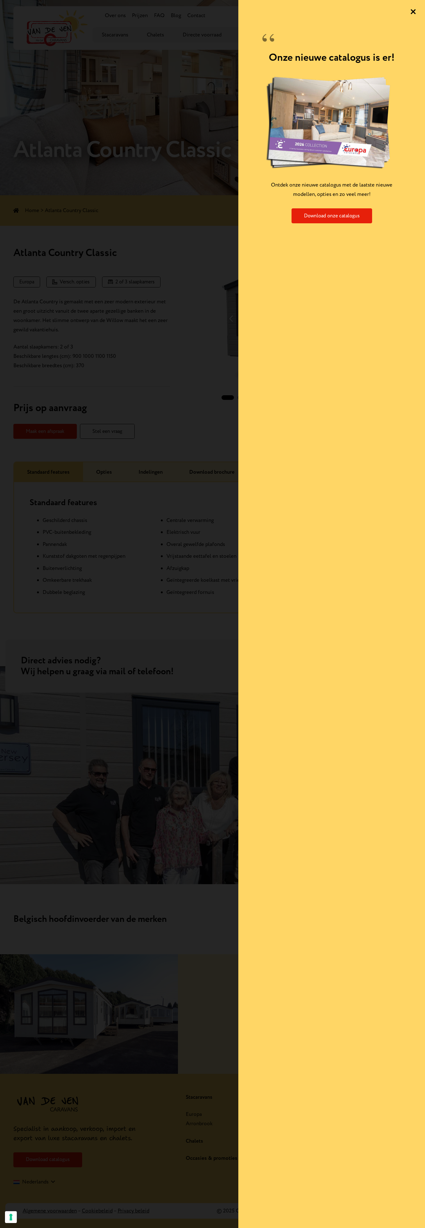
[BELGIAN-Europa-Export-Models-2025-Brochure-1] (332, 122)
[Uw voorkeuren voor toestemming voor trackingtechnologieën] (11, 1217)
